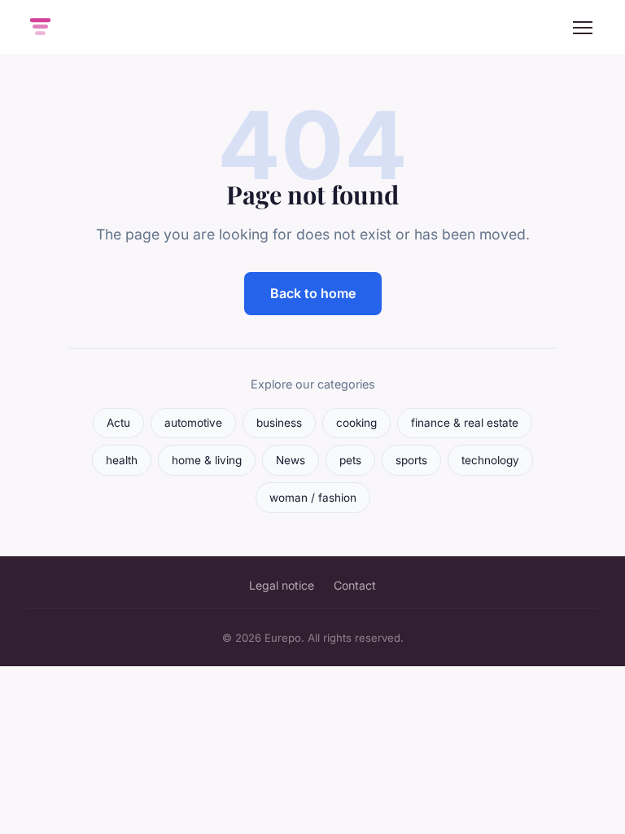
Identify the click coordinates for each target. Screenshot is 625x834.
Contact (355, 585)
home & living (207, 460)
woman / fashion (312, 497)
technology (490, 460)
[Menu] (582, 28)
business (279, 422)
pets (350, 460)
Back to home (313, 293)
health (122, 460)
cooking (356, 422)
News (290, 460)
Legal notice (281, 585)
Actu (118, 422)
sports (411, 460)
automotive (193, 422)
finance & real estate (464, 422)
